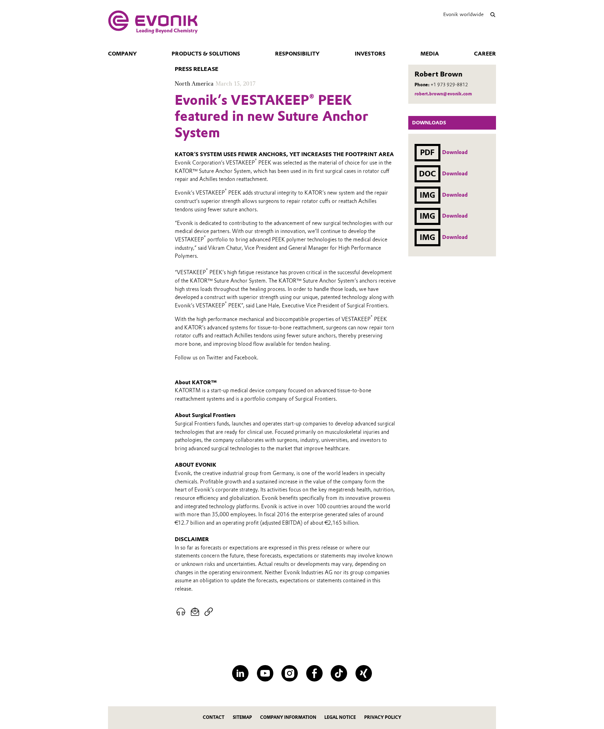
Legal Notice (340, 717)
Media (429, 54)
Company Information (288, 717)
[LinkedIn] (240, 673)
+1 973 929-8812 (449, 84)
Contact (213, 717)
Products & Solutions (206, 54)
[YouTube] (265, 673)
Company (122, 54)
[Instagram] (289, 673)
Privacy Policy (382, 717)
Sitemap (242, 717)
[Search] (492, 14)
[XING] (363, 673)
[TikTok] (339, 673)
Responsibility (297, 54)
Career (485, 54)
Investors (370, 54)
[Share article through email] (195, 612)
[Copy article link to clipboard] (208, 612)
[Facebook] (314, 673)
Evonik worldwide (463, 14)
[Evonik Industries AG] (153, 22)
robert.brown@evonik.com (443, 93)
